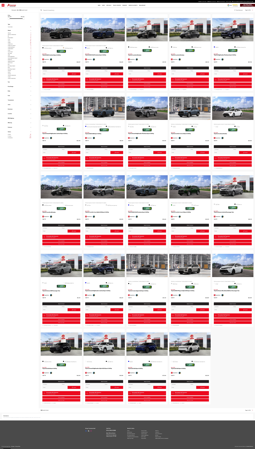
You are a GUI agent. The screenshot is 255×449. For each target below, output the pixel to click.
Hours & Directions (247, 5)
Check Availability (61, 83)
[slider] (9, 18)
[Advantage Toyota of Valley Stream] (11, 5)
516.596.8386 (202, 1)
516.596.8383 (221, 1)
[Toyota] (3, 5)
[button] (81, 29)
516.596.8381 (211, 1)
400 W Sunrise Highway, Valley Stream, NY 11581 (243, 1)
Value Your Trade (61, 86)
